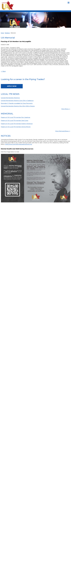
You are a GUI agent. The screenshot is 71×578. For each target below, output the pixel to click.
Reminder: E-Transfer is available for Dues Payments (16, 103)
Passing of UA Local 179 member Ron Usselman (15, 117)
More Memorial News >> (62, 131)
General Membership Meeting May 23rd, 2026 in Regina (18, 106)
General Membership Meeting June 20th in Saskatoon (17, 100)
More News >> (65, 109)
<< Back (3, 71)
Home (2, 33)
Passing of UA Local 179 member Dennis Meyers (15, 127)
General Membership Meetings (10, 98)
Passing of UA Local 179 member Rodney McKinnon (17, 123)
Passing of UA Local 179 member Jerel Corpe (14, 120)
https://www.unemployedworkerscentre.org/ (18, 144)
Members (7, 33)
